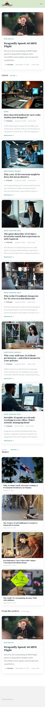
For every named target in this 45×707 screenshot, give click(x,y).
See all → (13, 75)
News (6, 112)
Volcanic (10, 64)
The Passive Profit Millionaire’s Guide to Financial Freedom (20, 524)
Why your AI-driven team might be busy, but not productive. (22, 175)
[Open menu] (41, 4)
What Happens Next (12, 231)
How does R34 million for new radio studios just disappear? (22, 116)
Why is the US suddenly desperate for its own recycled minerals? (21, 297)
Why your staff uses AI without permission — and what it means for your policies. (22, 358)
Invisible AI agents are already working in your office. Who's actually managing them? (19, 420)
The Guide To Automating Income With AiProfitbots (20, 599)
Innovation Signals (12, 171)
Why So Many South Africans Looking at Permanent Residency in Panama (20, 486)
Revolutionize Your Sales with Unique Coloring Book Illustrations (19, 561)
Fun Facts (9, 39)
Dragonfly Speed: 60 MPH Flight (20, 44)
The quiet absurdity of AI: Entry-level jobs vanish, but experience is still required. (22, 236)
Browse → (14, 449)
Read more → (9, 135)
